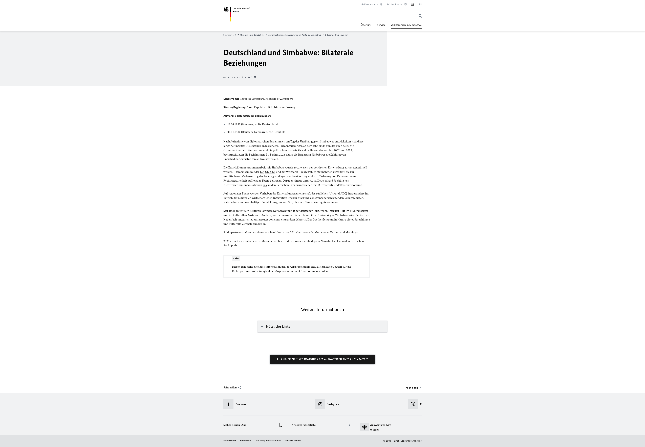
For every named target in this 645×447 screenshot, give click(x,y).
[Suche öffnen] (419, 14)
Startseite (228, 35)
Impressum (245, 440)
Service (381, 25)
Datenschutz (229, 440)
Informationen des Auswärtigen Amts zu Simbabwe (294, 35)
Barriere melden (293, 440)
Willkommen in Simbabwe (406, 26)
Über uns (366, 25)
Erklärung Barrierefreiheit (268, 440)
